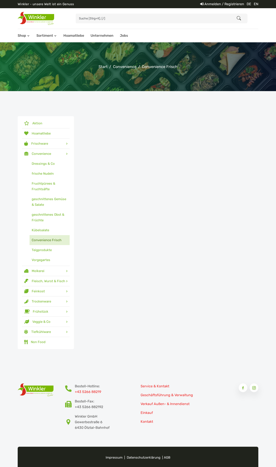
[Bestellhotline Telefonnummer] (70, 389)
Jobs (124, 35)
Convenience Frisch (159, 66)
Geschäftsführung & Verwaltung (167, 395)
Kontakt (147, 422)
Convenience (124, 66)
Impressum (114, 457)
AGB (167, 457)
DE (249, 4)
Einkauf (147, 413)
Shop (22, 35)
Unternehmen (102, 35)
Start (103, 66)
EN (256, 4)
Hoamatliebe (73, 35)
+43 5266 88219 (88, 392)
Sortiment (44, 35)
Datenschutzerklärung (143, 457)
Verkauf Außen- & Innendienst (165, 404)
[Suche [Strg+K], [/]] (239, 18)
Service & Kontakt (155, 386)
